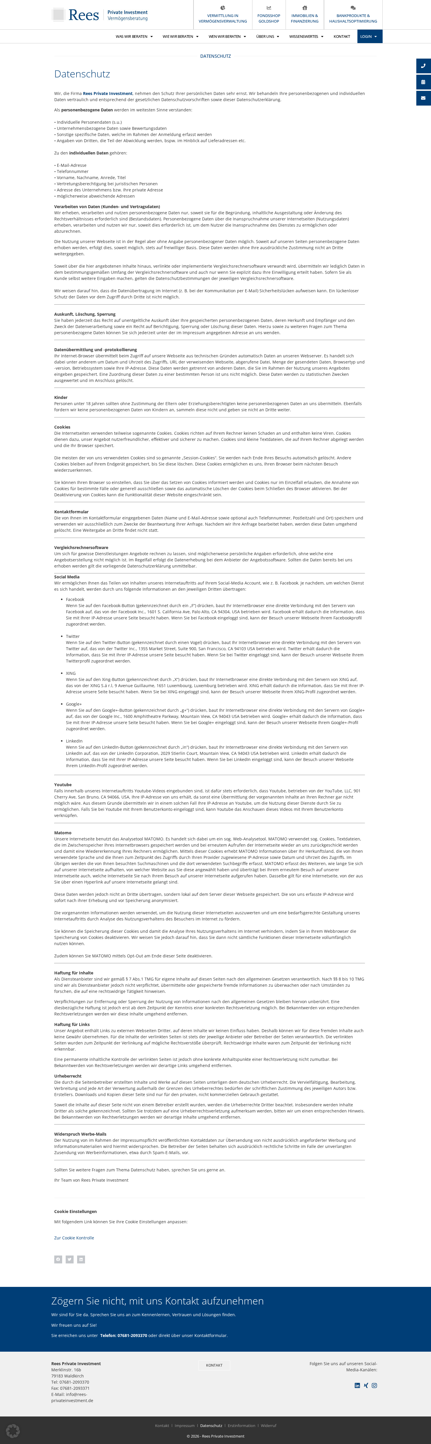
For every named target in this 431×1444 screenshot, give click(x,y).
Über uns (265, 36)
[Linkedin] (357, 1386)
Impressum (185, 1425)
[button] (58, 1259)
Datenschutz (211, 1425)
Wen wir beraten (225, 36)
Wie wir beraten (178, 36)
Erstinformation (241, 1425)
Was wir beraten (131, 36)
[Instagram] (374, 1386)
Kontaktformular (210, 1335)
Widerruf (268, 1425)
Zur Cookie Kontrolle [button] (74, 1238)
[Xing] (366, 1386)
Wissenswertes (303, 36)
